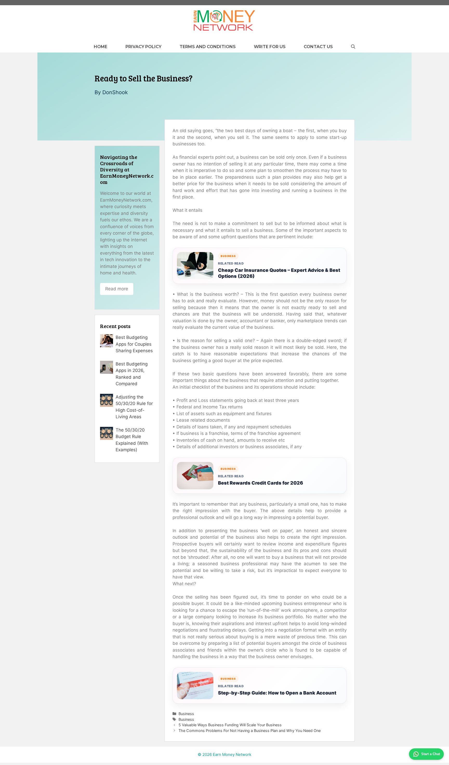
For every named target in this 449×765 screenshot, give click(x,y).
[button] (353, 47)
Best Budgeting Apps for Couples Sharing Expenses (134, 344)
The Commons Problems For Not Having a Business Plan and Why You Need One (250, 730)
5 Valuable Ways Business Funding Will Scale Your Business (230, 725)
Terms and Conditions (208, 46)
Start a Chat (430, 754)
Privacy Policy (143, 46)
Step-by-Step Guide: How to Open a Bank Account (277, 693)
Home (100, 46)
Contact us (318, 46)
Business (186, 713)
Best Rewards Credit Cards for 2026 (260, 483)
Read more (116, 288)
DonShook (115, 92)
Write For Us (270, 46)
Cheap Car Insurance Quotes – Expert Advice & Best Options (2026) (279, 273)
